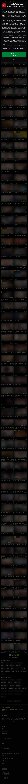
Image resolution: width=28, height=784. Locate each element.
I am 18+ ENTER (14, 54)
